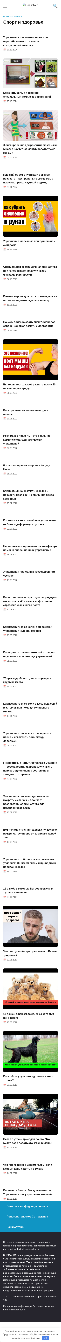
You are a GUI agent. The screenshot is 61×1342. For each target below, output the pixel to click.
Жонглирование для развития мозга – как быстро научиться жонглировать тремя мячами (30, 149)
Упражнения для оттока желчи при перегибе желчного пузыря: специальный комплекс (25, 41)
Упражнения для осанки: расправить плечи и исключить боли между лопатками (27, 737)
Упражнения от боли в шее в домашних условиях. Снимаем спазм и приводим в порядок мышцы (29, 863)
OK (45, 1338)
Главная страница (12, 17)
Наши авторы (15, 1227)
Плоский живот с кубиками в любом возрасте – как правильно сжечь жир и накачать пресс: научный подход (28, 178)
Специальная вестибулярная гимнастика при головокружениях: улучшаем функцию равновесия (30, 270)
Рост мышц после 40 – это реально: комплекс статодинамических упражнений (26, 439)
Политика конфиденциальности (27, 1206)
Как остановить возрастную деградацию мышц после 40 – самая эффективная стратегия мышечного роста (30, 601)
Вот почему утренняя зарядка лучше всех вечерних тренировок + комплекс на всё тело (30, 833)
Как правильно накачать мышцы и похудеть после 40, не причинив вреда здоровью (28, 494)
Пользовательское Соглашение (27, 1216)
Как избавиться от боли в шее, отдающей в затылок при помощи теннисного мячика (30, 707)
